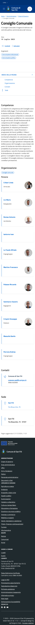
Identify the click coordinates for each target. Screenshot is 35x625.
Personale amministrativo (9, 477)
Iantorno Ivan (9, 234)
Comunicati (5, 539)
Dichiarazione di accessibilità (10, 602)
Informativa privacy (7, 595)
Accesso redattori (28, 623)
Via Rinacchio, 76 (14, 407)
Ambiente (4, 489)
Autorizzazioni (6, 499)
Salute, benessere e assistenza (11, 521)
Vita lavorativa (6, 530)
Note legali (4, 598)
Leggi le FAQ (5, 580)
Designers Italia (16, 623)
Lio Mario (7, 200)
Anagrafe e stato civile (8, 492)
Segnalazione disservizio (9, 586)
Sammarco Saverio (11, 302)
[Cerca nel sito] (29, 9)
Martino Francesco (11, 267)
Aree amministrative (8, 465)
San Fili (11, 403)
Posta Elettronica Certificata (10, 573)
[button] (5, 2)
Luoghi (3, 552)
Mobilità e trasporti (7, 518)
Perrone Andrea (9, 352)
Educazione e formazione (9, 508)
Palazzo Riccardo (10, 284)
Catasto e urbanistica (8, 502)
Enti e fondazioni (6, 471)
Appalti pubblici (6, 496)
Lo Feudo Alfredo (10, 250)
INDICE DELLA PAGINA (9, 75)
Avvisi (3, 542)
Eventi (3, 556)
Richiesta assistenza (8, 589)
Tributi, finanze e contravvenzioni (12, 524)
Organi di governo (7, 461)
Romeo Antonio (9, 217)
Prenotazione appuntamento (10, 583)
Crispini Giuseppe (10, 319)
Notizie (3, 536)
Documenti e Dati (7, 480)
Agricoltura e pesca (7, 486)
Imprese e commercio (8, 514)
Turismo (3, 527)
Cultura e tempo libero (8, 505)
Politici (3, 474)
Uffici (3, 468)
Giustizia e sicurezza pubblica (10, 511)
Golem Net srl (7, 621)
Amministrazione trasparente (11, 592)
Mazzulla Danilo (9, 336)
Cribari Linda (8, 182)
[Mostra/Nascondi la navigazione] (4, 9)
